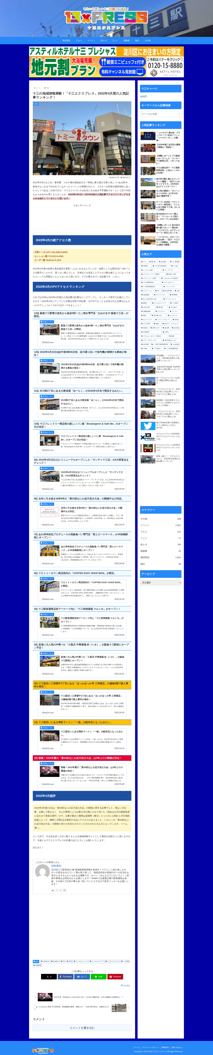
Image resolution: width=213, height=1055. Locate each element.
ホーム (136, 1047)
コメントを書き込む (82, 1027)
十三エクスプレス (113, 961)
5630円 (143, 96)
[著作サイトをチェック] (52, 890)
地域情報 (38, 965)
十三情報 (126, 961)
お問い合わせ (176, 1047)
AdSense (46, 961)
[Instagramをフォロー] (64, 890)
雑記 (37, 961)
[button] (179, 114)
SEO (70, 961)
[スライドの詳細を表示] (106, 61)
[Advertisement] (82, 220)
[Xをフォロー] (56, 890)
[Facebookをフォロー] (60, 890)
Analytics (56, 961)
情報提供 (165, 1047)
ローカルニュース (82, 961)
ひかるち (56, 865)
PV (64, 961)
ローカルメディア (98, 961)
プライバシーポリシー (150, 1047)
